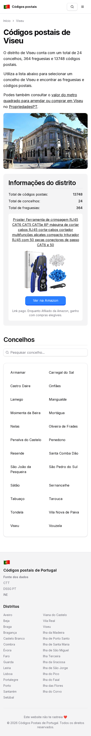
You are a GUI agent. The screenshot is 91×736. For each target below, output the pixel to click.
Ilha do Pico (51, 674)
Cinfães (55, 386)
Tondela (16, 512)
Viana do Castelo (55, 615)
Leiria (7, 668)
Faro (6, 656)
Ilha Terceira (51, 656)
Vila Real (49, 621)
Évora (7, 650)
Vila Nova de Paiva (64, 512)
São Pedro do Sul (63, 467)
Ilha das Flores (53, 685)
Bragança (10, 632)
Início (7, 21)
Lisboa (7, 674)
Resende (17, 453)
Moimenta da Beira (25, 413)
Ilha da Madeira (53, 632)
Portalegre (10, 679)
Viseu (20, 21)
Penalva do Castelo (25, 440)
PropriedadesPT (23, 106)
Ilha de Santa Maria (56, 644)
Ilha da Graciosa (54, 662)
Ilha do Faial (51, 679)
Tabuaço (17, 499)
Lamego (16, 399)
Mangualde (58, 399)
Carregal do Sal (61, 372)
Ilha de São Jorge (55, 668)
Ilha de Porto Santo (56, 638)
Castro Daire (20, 386)
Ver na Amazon (45, 300)
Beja (6, 621)
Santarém (10, 691)
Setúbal (8, 697)
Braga (7, 626)
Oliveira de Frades (63, 426)
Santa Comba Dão (63, 453)
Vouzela (55, 526)
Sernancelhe (59, 485)
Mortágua (57, 413)
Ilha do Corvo (52, 691)
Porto (7, 685)
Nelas (14, 426)
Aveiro (7, 615)
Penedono (57, 440)
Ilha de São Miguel (56, 650)
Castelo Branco (14, 638)
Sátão (15, 485)
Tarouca (55, 499)
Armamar (18, 372)
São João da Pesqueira (20, 469)
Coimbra (9, 644)
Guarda (8, 662)
